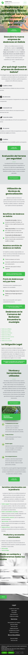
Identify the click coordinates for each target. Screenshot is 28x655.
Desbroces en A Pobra (6, 332)
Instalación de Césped (14, 630)
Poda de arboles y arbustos (7, 517)
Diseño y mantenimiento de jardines (9, 511)
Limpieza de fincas (5, 527)
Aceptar (4, 652)
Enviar (3, 596)
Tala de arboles (4, 521)
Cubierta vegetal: (5, 504)
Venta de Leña (14, 626)
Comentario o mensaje (5, 584)
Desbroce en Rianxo (6, 334)
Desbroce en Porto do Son (7, 336)
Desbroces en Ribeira (6, 329)
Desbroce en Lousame (6, 340)
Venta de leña (4, 548)
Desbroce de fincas (14, 632)
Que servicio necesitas (5, 577)
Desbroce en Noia (5, 338)
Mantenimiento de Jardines (14, 622)
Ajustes (17, 652)
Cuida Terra (8, 1)
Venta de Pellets (14, 624)
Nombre (2, 565)
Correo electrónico (5, 571)
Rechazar (11, 652)
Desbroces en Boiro (6, 331)
